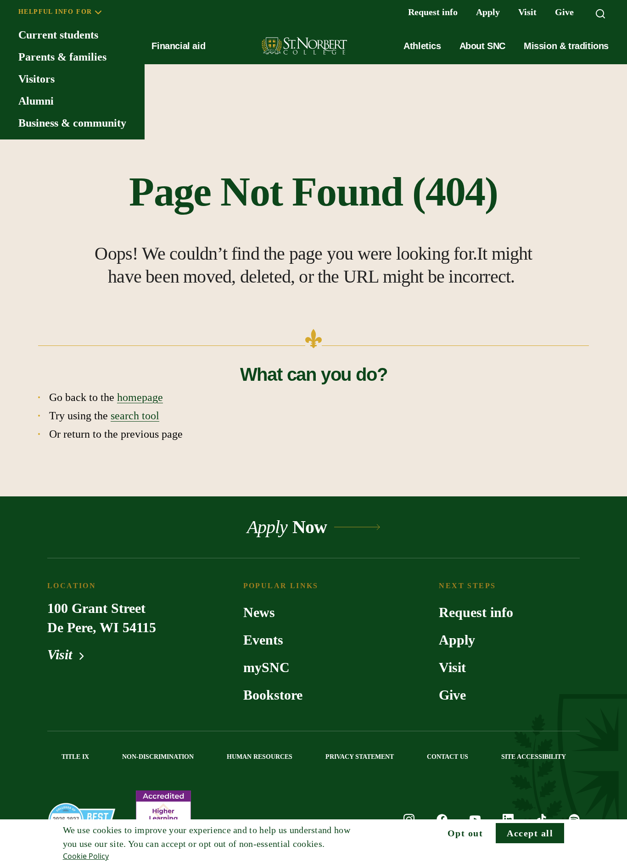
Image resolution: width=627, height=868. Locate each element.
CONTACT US (447, 756)
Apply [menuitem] (488, 12)
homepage (140, 397)
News (259, 612)
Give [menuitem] (564, 12)
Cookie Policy (86, 856)
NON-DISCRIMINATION (158, 756)
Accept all (530, 833)
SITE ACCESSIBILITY (533, 756)
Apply (457, 639)
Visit (61, 654)
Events (263, 639)
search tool (135, 416)
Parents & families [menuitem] (62, 57)
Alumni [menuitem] (36, 101)
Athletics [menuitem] (422, 46)
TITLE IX (75, 756)
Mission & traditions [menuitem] (566, 46)
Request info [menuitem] (433, 12)
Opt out (465, 833)
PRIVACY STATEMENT (359, 756)
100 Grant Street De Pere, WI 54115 (101, 618)
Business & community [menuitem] (72, 123)
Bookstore (272, 694)
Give (452, 694)
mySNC (266, 667)
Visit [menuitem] (527, 12)
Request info (476, 612)
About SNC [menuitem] (482, 46)
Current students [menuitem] (58, 35)
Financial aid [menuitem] (178, 46)
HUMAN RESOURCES (259, 756)
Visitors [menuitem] (36, 79)
